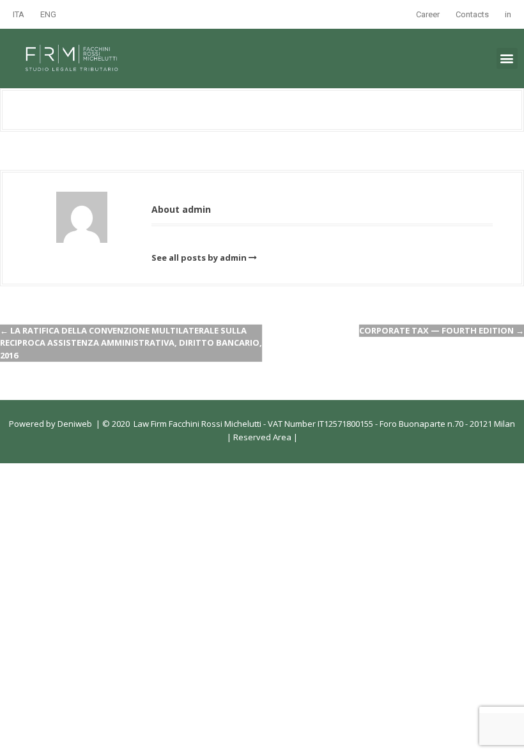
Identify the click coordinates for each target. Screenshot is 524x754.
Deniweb (75, 423)
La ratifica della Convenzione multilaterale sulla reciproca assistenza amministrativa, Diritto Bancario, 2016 (131, 343)
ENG (48, 14)
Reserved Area (261, 437)
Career (428, 14)
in (508, 14)
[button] (507, 58)
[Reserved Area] (292, 437)
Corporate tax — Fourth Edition (441, 330)
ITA (18, 14)
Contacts (472, 14)
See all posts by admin (199, 257)
